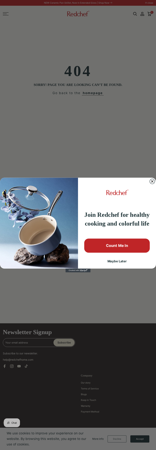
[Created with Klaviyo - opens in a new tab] (77, 270)
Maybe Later (117, 261)
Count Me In (117, 245)
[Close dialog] (152, 181)
